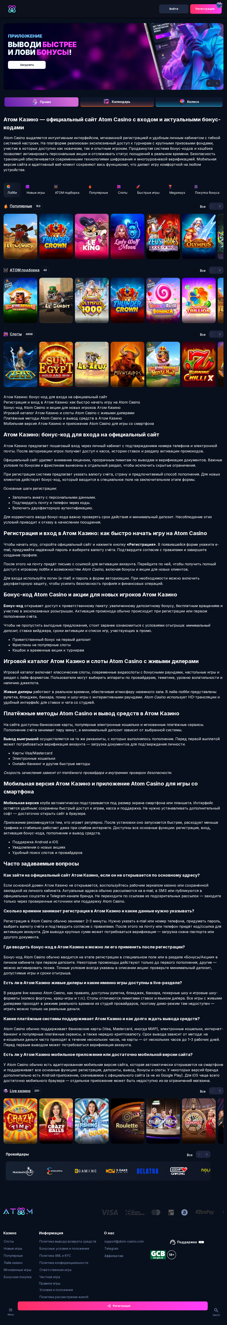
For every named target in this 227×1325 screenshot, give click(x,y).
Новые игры (36, 192)
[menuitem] (18, 1241)
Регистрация (205, 8)
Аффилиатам (113, 1256)
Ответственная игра (55, 1270)
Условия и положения (56, 1290)
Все (203, 206)
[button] (209, 83)
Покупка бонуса (207, 192)
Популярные (98, 192)
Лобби (12, 192)
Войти (173, 8)
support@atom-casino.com (124, 1241)
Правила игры (49, 1283)
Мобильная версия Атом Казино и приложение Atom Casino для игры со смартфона (79, 423)
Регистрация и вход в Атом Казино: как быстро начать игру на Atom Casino (72, 402)
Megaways (177, 192)
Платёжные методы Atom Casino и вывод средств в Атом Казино (63, 418)
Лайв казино (13, 1263)
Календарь (121, 102)
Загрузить (27, 64)
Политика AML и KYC (55, 1255)
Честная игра (49, 1277)
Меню (11, 1314)
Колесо (193, 102)
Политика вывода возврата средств (67, 1241)
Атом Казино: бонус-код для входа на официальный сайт (55, 397)
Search (216, 1315)
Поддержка (187, 1242)
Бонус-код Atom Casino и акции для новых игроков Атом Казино (62, 407)
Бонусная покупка (17, 1277)
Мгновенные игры (17, 1270)
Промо (45, 102)
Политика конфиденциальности (63, 1263)
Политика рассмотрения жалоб (63, 1297)
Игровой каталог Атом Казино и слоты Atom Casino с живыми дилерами (69, 413)
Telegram (111, 1248)
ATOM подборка (67, 192)
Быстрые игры (148, 192)
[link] (23, 1171)
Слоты (122, 192)
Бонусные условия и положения (64, 1248)
